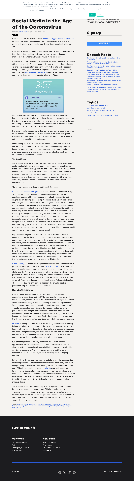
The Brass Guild (52, 267)
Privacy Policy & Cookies (111, 471)
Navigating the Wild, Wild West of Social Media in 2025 (104, 87)
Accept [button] (92, 14)
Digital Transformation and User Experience (102, 115)
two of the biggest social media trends (59, 39)
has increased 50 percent (36, 73)
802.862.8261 (17, 451)
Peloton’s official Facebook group (26, 192)
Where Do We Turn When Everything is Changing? (102, 85)
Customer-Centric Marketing (26, 404)
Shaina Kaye (23, 32)
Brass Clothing (18, 264)
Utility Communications (96, 108)
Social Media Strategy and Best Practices (56, 404)
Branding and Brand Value (33, 406)
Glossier (15, 324)
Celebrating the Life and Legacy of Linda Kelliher (102, 70)
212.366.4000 (48, 451)
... (87, 118)
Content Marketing (18, 406)
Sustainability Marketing (49, 406)
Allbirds (48, 368)
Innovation (39, 404)
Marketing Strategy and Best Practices (101, 110)
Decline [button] (100, 14)
